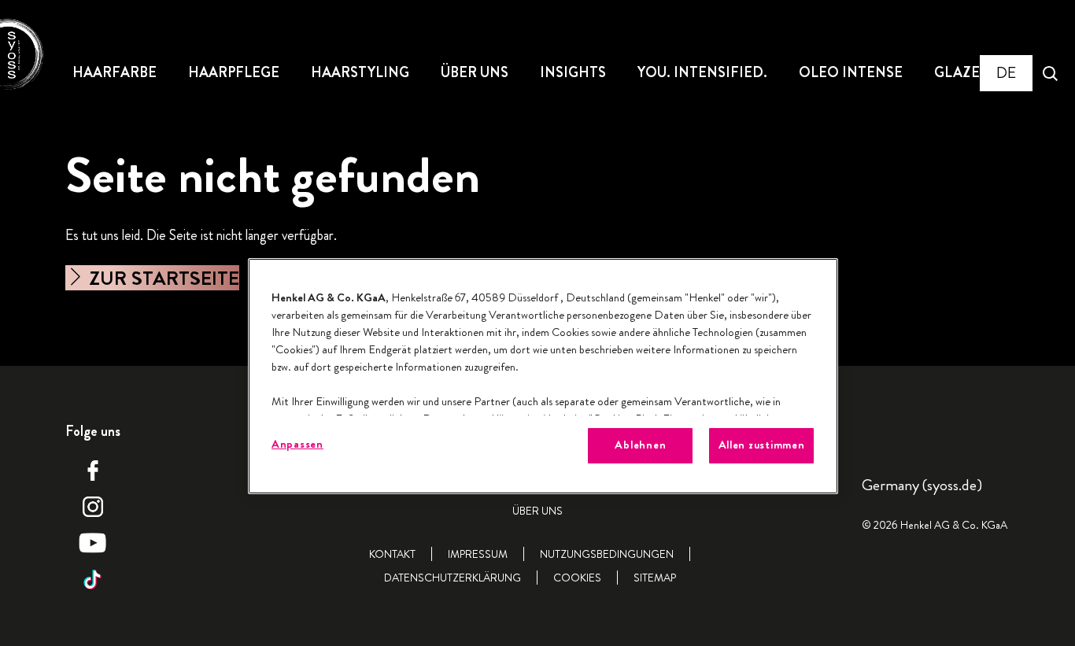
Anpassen (297, 444)
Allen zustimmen (762, 445)
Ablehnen (640, 445)
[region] (543, 375)
